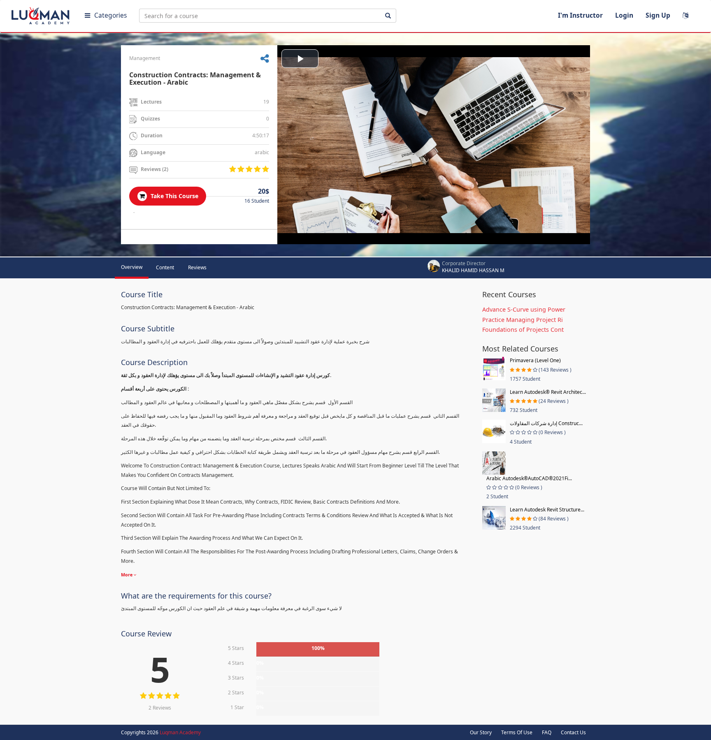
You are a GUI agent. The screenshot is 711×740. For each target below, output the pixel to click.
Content (165, 267)
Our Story (481, 732)
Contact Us (573, 732)
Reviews (197, 267)
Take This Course (173, 196)
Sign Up (658, 15)
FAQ (546, 732)
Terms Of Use (516, 732)
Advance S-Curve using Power (523, 309)
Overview (131, 267)
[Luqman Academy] (41, 13)
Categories (110, 15)
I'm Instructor (580, 15)
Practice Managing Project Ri (522, 320)
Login (624, 15)
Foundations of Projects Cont (523, 329)
